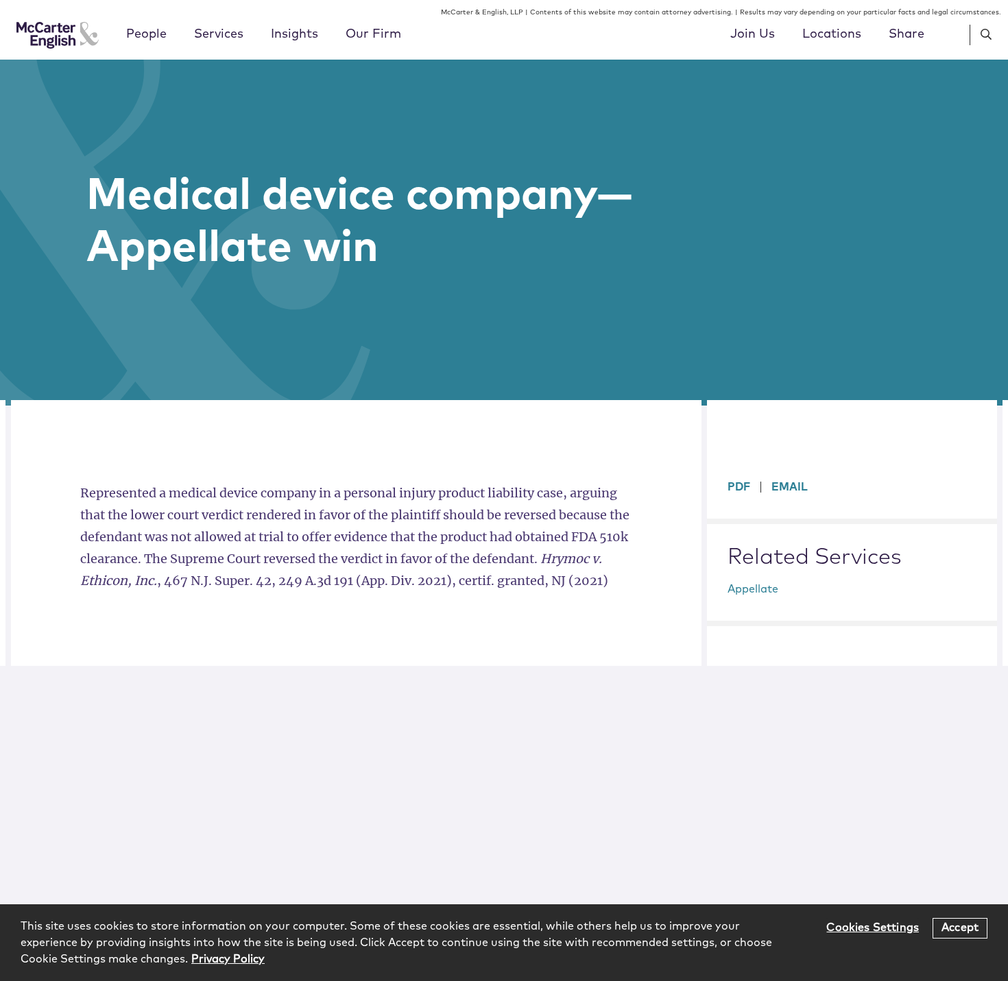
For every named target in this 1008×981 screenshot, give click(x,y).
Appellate (753, 589)
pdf (739, 487)
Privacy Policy (228, 959)
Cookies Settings (872, 927)
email (789, 487)
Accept (960, 927)
